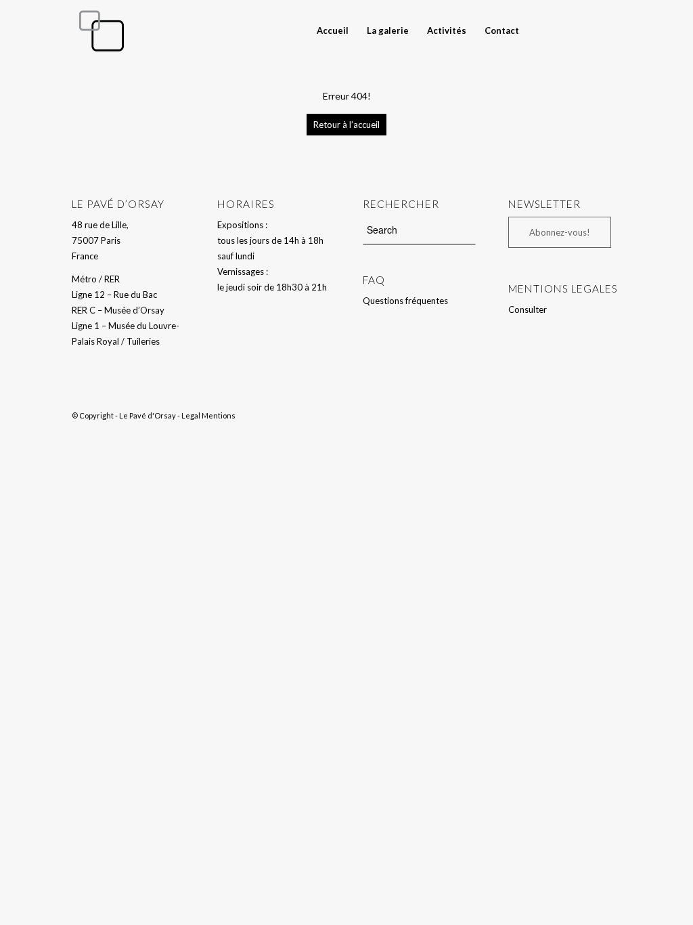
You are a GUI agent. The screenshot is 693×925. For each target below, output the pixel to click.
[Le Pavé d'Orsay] (101, 30)
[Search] (540, 30)
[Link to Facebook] (591, 30)
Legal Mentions (208, 415)
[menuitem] (332, 30)
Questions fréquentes (405, 300)
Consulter (527, 309)
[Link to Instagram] (611, 30)
